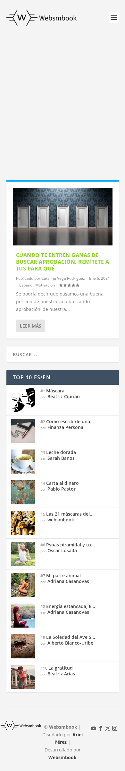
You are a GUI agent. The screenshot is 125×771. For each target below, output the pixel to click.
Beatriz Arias (61, 674)
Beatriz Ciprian (63, 396)
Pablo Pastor (61, 489)
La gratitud (60, 668)
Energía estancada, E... (70, 606)
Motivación (45, 285)
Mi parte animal (63, 575)
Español (26, 285)
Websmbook (62, 757)
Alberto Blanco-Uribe (70, 643)
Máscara (55, 391)
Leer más (30, 326)
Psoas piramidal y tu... (70, 545)
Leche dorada (61, 452)
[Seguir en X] (108, 728)
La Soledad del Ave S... (70, 637)
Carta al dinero (62, 483)
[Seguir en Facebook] (101, 728)
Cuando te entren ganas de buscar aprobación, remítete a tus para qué (62, 262)
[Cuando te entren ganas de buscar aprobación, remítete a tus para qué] (63, 216)
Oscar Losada (62, 550)
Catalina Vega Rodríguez (63, 278)
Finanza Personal (66, 427)
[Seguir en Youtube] (93, 728)
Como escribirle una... (70, 421)
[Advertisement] (62, 101)
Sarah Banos (61, 458)
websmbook (60, 520)
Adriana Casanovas (68, 581)
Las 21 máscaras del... (70, 514)
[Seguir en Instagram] (115, 728)
